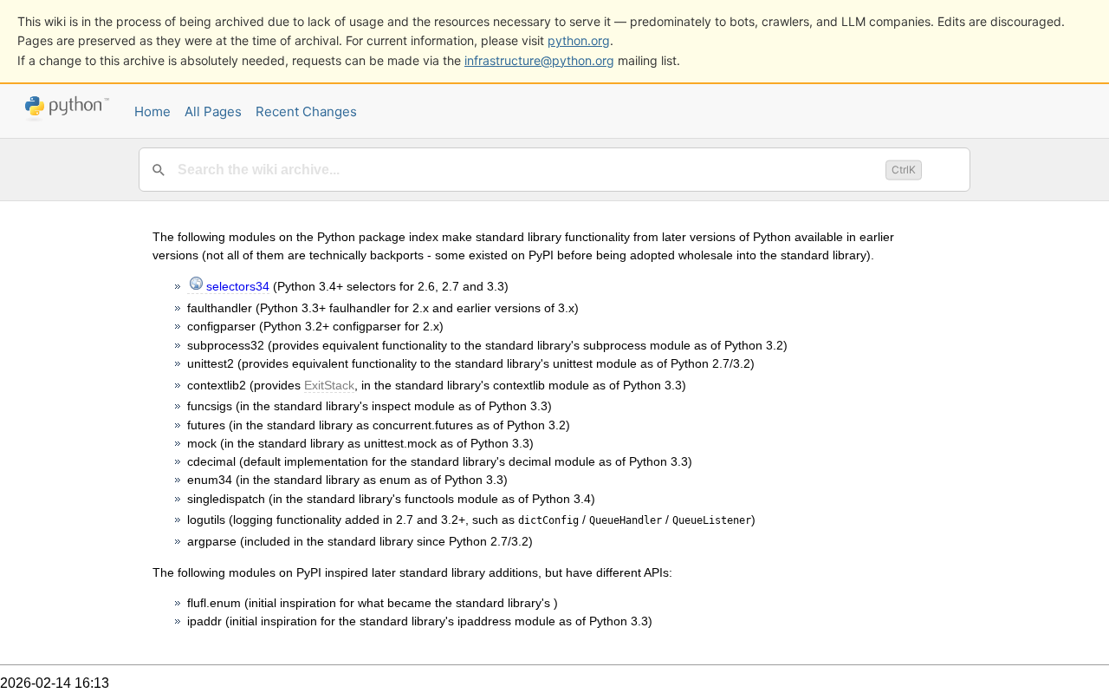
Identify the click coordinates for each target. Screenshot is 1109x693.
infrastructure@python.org (539, 60)
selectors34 (237, 286)
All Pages (213, 111)
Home (152, 111)
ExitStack (329, 385)
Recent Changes (306, 111)
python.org (579, 40)
